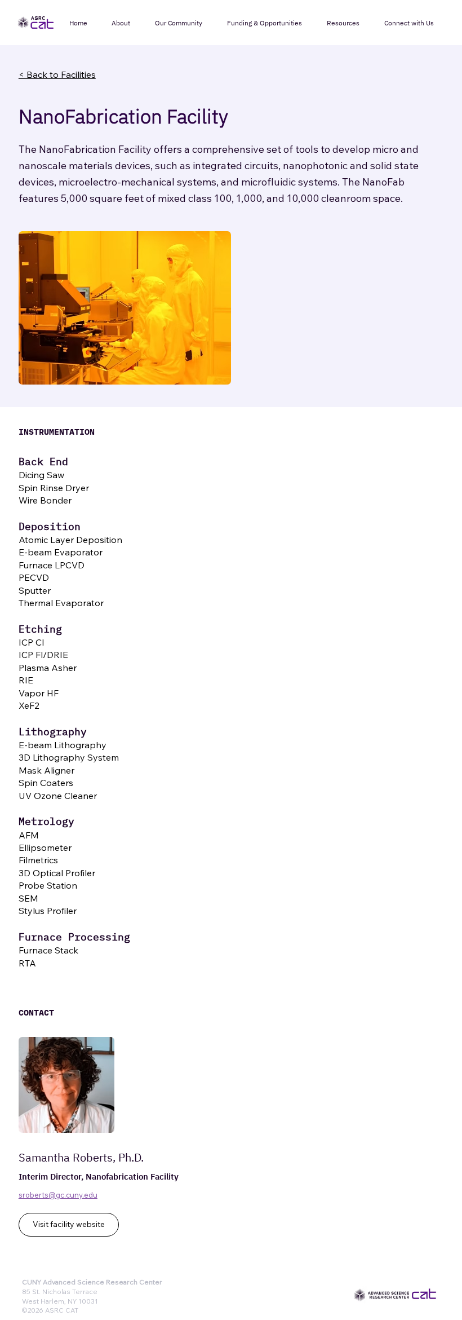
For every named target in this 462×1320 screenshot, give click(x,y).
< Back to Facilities (57, 74)
